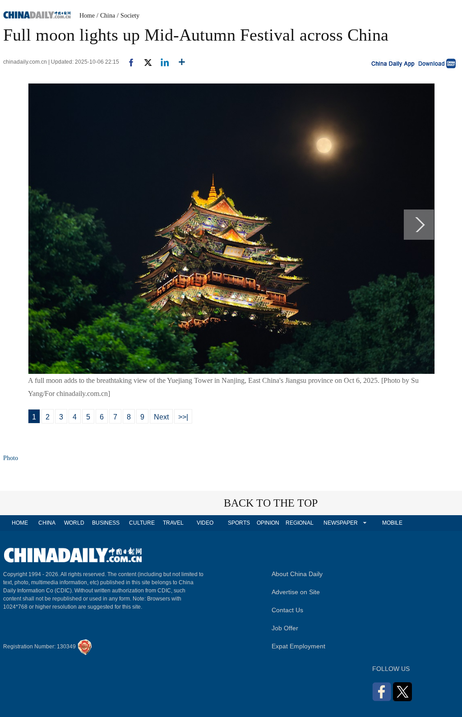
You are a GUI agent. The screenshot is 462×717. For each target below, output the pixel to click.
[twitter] (144, 62)
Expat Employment (298, 646)
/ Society (128, 15)
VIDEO (205, 523)
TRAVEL (173, 523)
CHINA (46, 523)
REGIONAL (300, 523)
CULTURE (142, 523)
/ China (106, 15)
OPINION (268, 523)
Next (161, 417)
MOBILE (392, 523)
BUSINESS (106, 523)
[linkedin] (161, 62)
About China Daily (297, 573)
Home (87, 15)
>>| (183, 417)
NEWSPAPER (340, 523)
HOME (20, 523)
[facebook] (127, 62)
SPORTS (239, 523)
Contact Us (287, 610)
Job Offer (285, 628)
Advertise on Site (296, 592)
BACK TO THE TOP (271, 503)
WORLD (74, 523)
